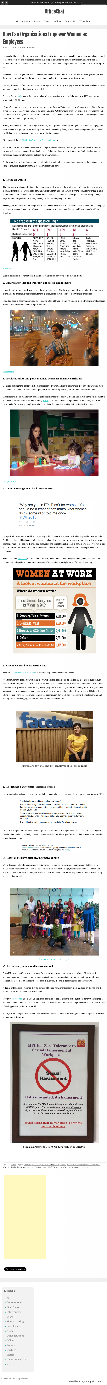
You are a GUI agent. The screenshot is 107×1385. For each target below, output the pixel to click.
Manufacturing (15, 1321)
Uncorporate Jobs (16, 1359)
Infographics (14, 1312)
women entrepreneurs (77, 1167)
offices (45, 400)
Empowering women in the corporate (72, 1165)
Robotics (11, 1345)
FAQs (50, 2)
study (19, 96)
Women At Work (60, 1167)
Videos (10, 1364)
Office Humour (15, 1335)
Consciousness (15, 1302)
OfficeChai (54, 11)
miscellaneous (14, 1326)
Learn (47, 21)
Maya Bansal (29, 47)
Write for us (85, 21)
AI (16, 21)
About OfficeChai (39, 2)
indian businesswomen (18, 1167)
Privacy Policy (61, 2)
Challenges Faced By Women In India (40, 1165)
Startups (26, 21)
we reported (17, 999)
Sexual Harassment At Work (40, 1167)
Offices (57, 21)
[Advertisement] (25, 1217)
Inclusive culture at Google (54, 959)
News (10, 1331)
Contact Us (74, 2)
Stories (37, 21)
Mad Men (22, 558)
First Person (13, 1307)
